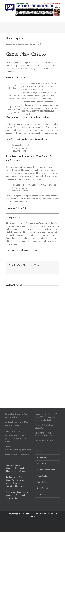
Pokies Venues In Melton (16, 77)
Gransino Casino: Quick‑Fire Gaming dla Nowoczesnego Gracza (16, 468)
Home (39, 451)
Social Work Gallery (45, 488)
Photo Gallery (43, 476)
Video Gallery (42, 482)
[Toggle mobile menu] (59, 17)
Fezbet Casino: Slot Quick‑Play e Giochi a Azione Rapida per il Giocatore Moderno (15, 482)
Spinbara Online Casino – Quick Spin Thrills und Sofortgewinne (17, 495)
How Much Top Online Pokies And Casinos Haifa (26, 139)
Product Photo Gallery (46, 470)
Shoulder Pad (42, 463)
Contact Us (41, 494)
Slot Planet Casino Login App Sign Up (21, 250)
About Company (43, 457)
